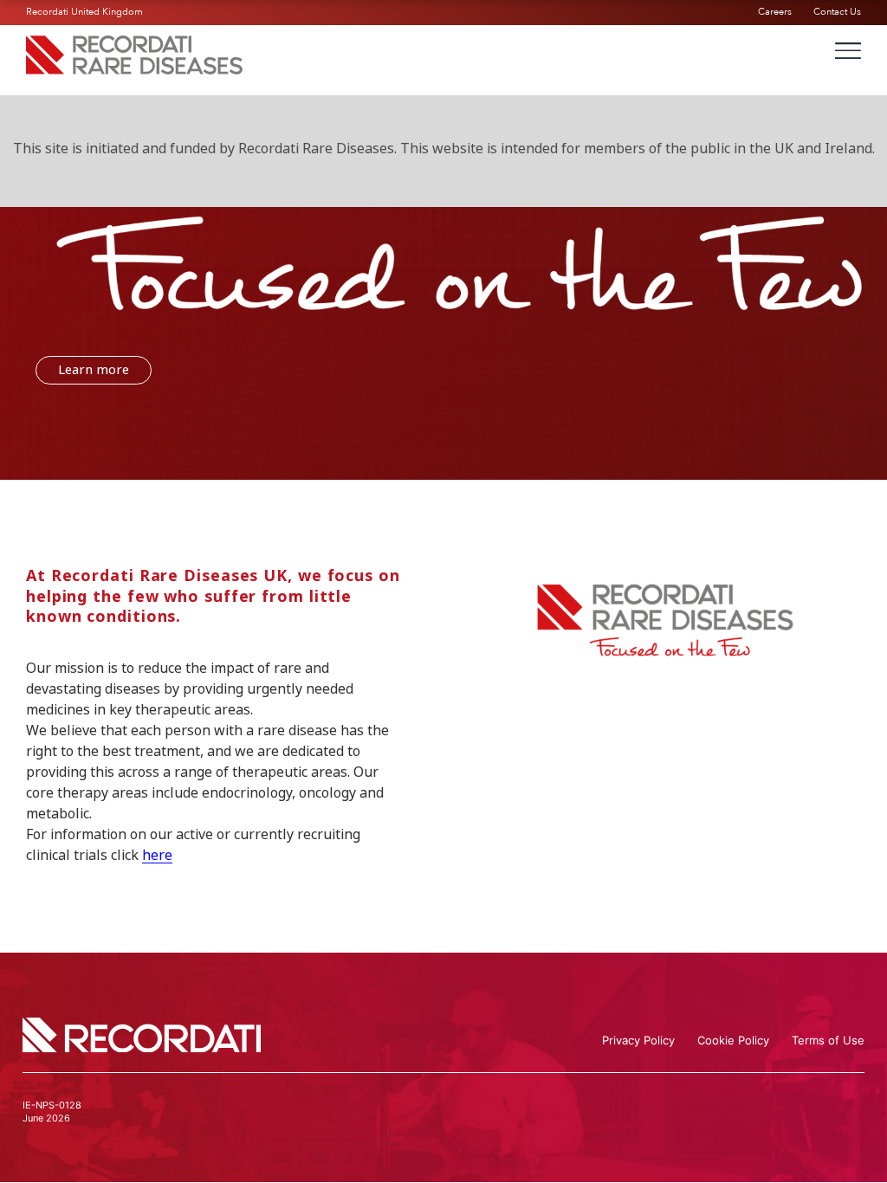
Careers (775, 11)
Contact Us (837, 11)
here (157, 855)
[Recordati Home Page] (134, 69)
